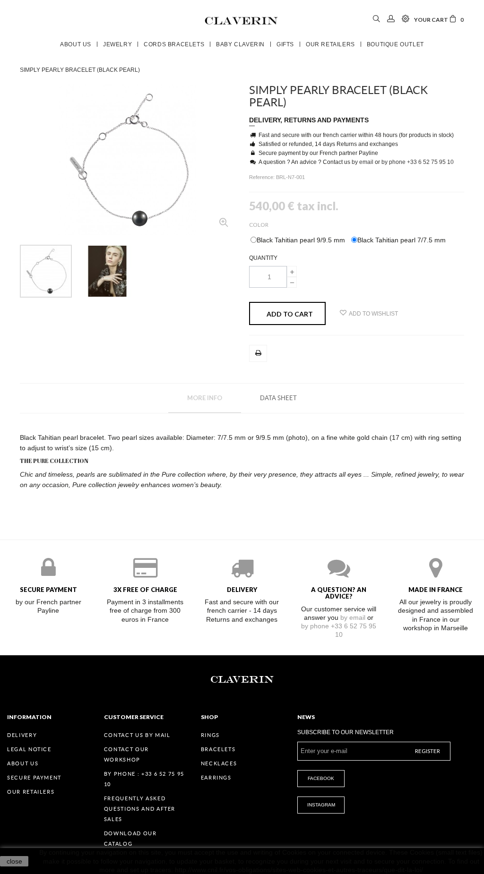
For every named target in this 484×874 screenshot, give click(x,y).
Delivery (22, 735)
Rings (210, 735)
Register (427, 750)
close (14, 861)
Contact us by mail (137, 735)
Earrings (216, 777)
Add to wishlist (373, 313)
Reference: (262, 177)
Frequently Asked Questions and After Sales (139, 809)
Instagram (321, 804)
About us (22, 763)
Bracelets (218, 749)
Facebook (321, 778)
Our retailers (30, 792)
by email (362, 162)
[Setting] (405, 19)
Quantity (263, 258)
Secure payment (34, 777)
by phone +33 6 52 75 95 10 (417, 162)
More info (204, 398)
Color (259, 224)
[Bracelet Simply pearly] (46, 271)
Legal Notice (29, 749)
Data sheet (278, 398)
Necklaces (219, 763)
